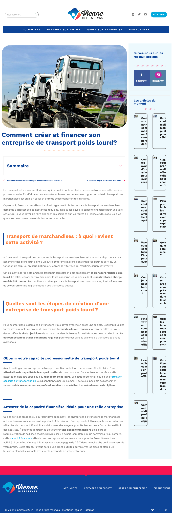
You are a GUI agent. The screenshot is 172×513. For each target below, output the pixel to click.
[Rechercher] (35, 14)
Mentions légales (72, 509)
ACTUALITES (31, 29)
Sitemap (89, 509)
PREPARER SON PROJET (64, 29)
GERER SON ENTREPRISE (104, 29)
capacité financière (20, 438)
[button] (120, 165)
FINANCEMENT (139, 29)
